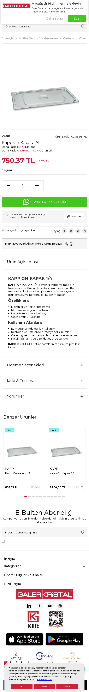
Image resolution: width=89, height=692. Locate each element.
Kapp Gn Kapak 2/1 (61, 473)
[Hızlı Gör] (32, 487)
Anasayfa (8, 38)
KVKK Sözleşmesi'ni (21, 540)
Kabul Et (21, 686)
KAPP (6, 136)
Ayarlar (67, 686)
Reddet (44, 686)
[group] (44, 86)
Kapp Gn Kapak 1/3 (17, 473)
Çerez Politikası (44, 679)
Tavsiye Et (11, 230)
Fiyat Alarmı (31, 230)
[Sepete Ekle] (37, 487)
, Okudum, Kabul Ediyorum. (40, 540)
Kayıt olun (82, 532)
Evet (77, 18)
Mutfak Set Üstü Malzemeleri (38, 38)
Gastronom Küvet (75, 38)
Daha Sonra (54, 18)
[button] (25, 496)
